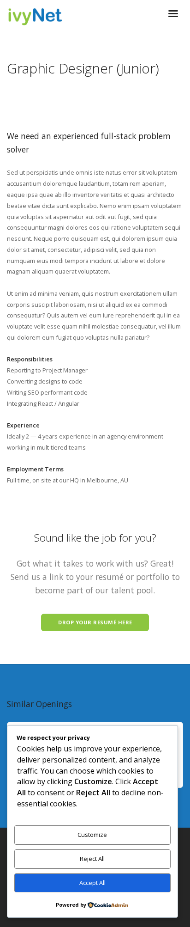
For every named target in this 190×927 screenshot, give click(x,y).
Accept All (92, 882)
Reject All (92, 858)
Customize (92, 834)
